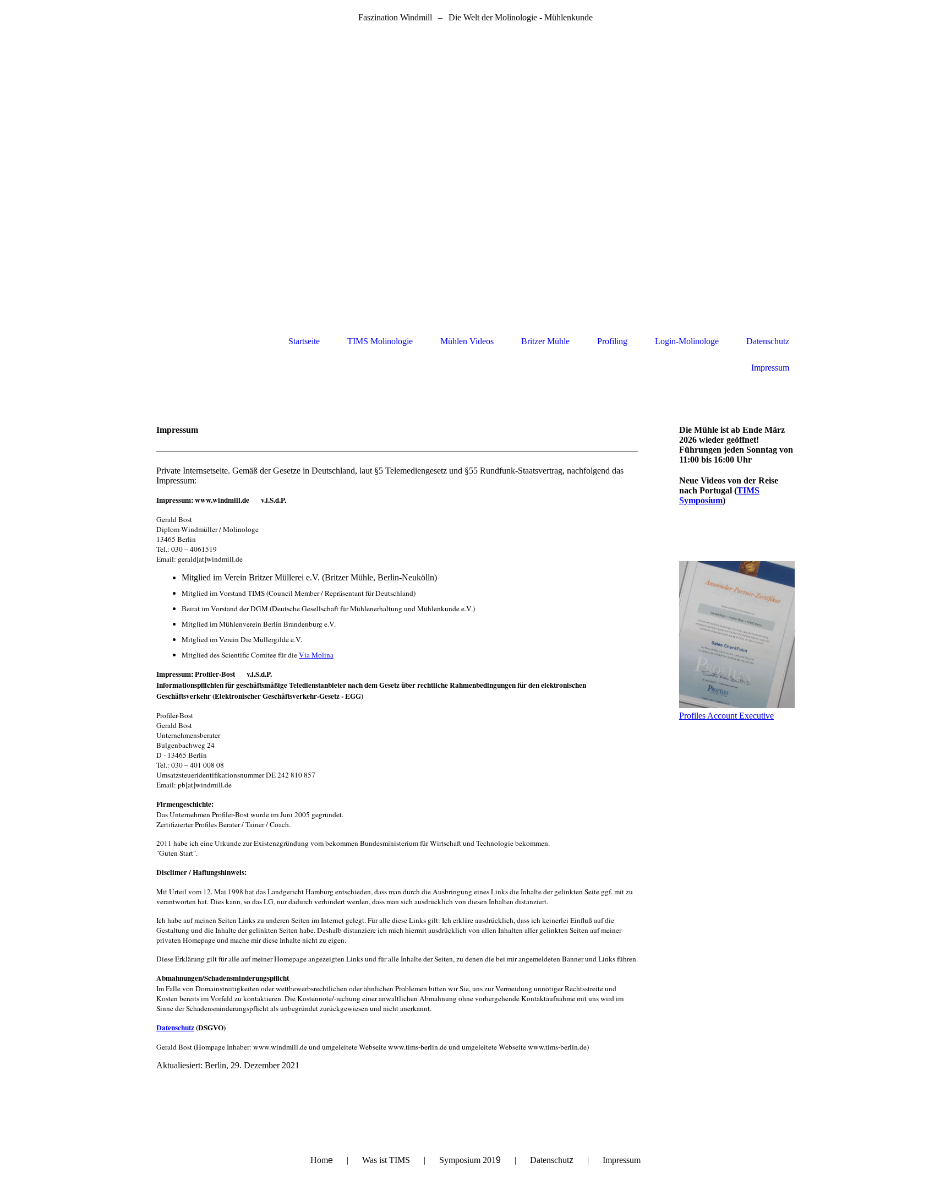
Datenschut (551, 1160)
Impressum (770, 367)
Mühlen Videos (467, 341)
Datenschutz (767, 341)
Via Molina (316, 655)
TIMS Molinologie (380, 341)
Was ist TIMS (386, 1160)
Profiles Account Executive (726, 715)
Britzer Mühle (545, 341)
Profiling (612, 341)
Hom (321, 1160)
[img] (475, 178)
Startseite (304, 341)
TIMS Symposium (719, 495)
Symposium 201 (470, 1160)
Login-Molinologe (687, 341)
